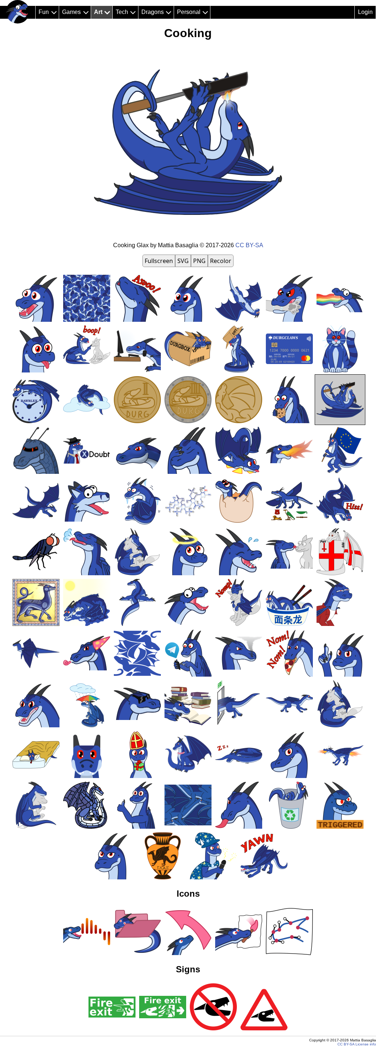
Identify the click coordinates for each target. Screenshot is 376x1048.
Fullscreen (159, 261)
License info (365, 1044)
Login (365, 12)
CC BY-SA (249, 245)
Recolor (220, 261)
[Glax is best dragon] (17, 12)
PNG (199, 261)
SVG (183, 261)
